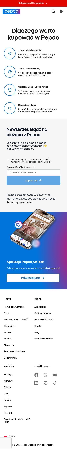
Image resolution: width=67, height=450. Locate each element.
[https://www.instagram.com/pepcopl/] (46, 375)
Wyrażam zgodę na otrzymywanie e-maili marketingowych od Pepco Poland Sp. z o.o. (31, 160)
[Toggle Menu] (61, 11)
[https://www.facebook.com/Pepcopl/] (37, 375)
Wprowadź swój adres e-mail (21, 167)
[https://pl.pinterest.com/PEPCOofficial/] (46, 383)
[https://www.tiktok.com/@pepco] (55, 383)
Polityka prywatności (20, 202)
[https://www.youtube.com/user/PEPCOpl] (55, 375)
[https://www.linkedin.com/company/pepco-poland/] (37, 383)
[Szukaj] (53, 11)
